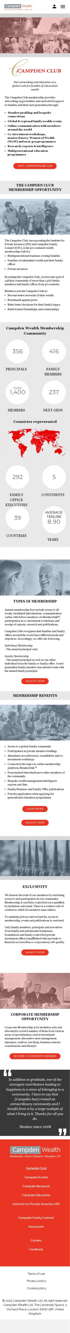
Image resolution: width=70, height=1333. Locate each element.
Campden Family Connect (36, 1217)
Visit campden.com (35, 165)
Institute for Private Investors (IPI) (36, 1204)
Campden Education (36, 1195)
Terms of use (36, 1273)
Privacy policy (36, 1281)
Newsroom (36, 1226)
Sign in (54, 7)
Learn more (35, 808)
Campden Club (36, 1168)
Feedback (36, 1249)
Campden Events (36, 1177)
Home (35, 1151)
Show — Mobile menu (63, 6)
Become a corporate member (35, 1056)
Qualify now (35, 681)
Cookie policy (36, 1288)
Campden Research (36, 1186)
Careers (36, 1240)
